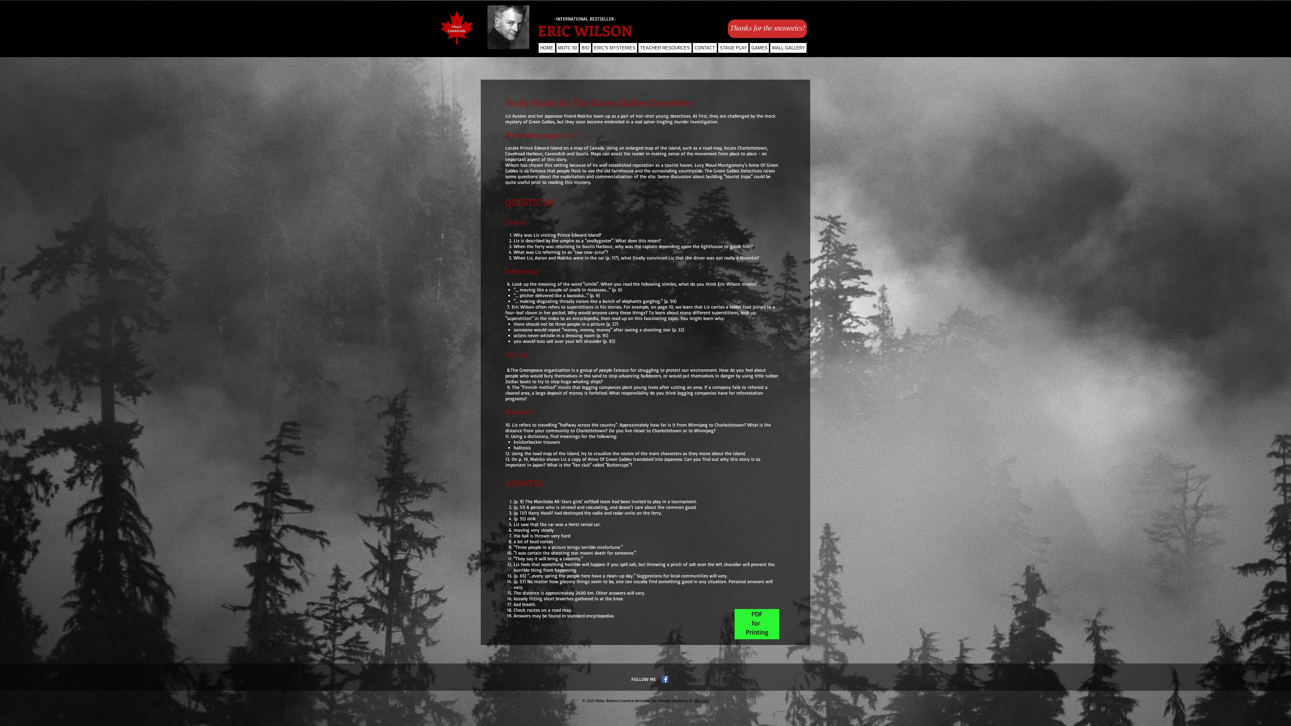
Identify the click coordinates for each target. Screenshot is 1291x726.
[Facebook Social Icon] (664, 679)
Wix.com (701, 700)
